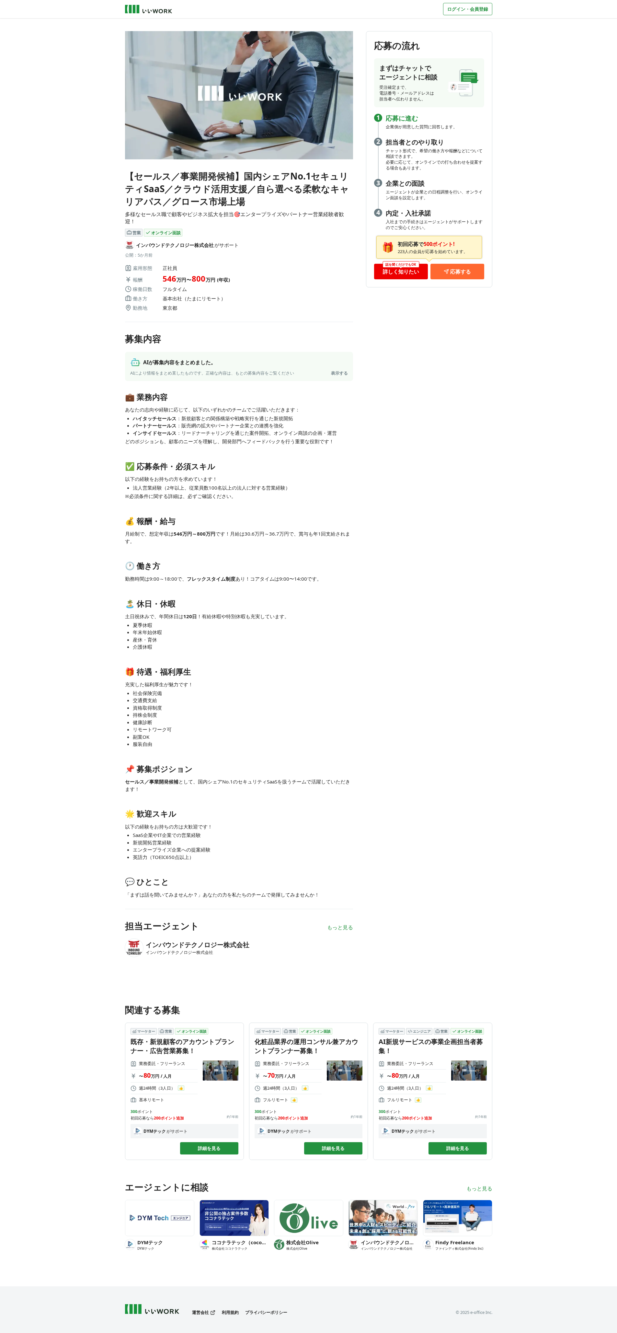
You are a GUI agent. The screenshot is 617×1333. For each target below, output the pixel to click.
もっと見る (340, 927)
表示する (339, 373)
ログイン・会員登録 (467, 9)
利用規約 (230, 1312)
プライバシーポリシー (266, 1312)
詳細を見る (209, 1148)
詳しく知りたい (401, 271)
